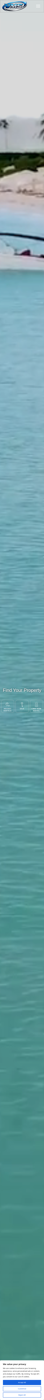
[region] (22, 1380)
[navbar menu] (38, 6)
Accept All (22, 1382)
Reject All (22, 1395)
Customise (22, 1389)
